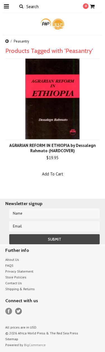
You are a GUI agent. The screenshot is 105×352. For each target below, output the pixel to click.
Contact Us (13, 283)
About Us (12, 259)
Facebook (8, 311)
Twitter (18, 311)
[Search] (21, 6)
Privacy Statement (19, 271)
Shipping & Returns (20, 289)
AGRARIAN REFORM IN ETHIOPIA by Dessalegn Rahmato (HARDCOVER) (52, 148)
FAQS (9, 265)
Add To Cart (52, 174)
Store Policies (15, 277)
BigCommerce (35, 345)
